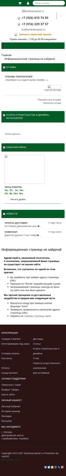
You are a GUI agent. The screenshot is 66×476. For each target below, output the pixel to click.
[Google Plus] (62, 466)
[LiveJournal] (59, 466)
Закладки (6, 416)
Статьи (37, 343)
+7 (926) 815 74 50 (35, 17)
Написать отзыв (52, 102)
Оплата (5, 367)
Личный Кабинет (11, 406)
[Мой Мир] (55, 466)
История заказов (10, 411)
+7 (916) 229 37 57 (35, 24)
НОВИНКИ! (11, 231)
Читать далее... (18, 199)
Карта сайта (8, 394)
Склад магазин (9, 372)
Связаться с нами (11, 384)
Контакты (6, 358)
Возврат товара (10, 389)
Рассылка (6, 420)
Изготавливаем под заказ (15, 343)
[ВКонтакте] (45, 466)
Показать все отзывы (49, 99)
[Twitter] (49, 466)
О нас (36, 358)
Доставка (38, 338)
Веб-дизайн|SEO (10, 459)
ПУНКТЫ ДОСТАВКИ (16, 222)
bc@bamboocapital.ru (33, 29)
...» (46, 79)
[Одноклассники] (52, 466)
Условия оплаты (10, 353)
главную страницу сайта (37, 315)
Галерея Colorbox (11, 338)
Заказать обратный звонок (34, 34)
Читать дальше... (13, 133)
